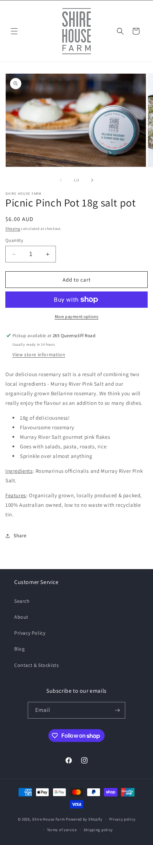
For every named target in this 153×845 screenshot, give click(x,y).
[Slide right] (92, 180)
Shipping (12, 228)
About (21, 617)
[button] (14, 31)
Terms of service (62, 829)
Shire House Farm (48, 818)
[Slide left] (61, 180)
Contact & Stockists (36, 665)
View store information (38, 354)
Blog (19, 649)
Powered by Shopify (84, 818)
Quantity (14, 240)
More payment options (77, 316)
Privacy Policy (29, 633)
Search (22, 601)
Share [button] (20, 535)
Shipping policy (98, 829)
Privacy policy (122, 819)
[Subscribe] (117, 710)
